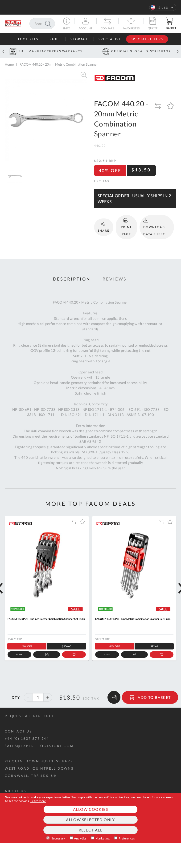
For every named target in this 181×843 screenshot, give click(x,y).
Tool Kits (28, 39)
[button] (162, 7)
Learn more (38, 801)
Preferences (127, 838)
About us (15, 791)
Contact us (18, 731)
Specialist (110, 39)
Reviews (115, 279)
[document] (90, 818)
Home (9, 64)
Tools (54, 39)
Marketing (102, 838)
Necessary (58, 838)
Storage (79, 39)
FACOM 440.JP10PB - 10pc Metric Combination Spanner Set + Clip (132, 618)
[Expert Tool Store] (13, 23)
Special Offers (147, 39)
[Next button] (178, 51)
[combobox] (42, 23)
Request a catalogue (29, 716)
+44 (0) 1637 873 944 (27, 738)
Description (72, 279)
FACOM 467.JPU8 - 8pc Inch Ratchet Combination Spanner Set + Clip (46, 618)
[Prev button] (3, 51)
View (19, 654)
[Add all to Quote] (113, 697)
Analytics (80, 838)
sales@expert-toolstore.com (39, 746)
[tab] (72, 279)
